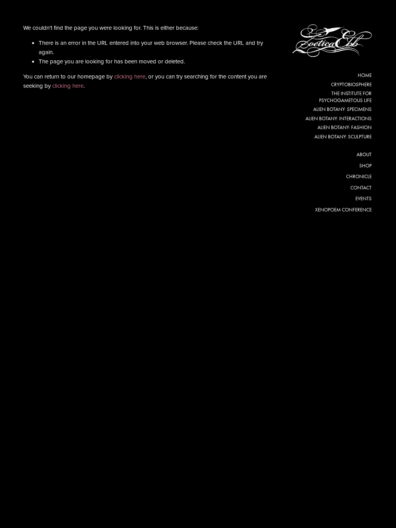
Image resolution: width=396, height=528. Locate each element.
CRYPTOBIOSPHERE (351, 84)
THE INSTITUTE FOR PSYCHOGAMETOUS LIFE (345, 96)
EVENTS (363, 198)
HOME (365, 75)
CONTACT (361, 188)
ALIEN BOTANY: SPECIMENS (342, 109)
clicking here (129, 76)
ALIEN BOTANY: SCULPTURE (343, 137)
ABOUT (364, 154)
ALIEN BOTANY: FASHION (344, 127)
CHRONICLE (359, 176)
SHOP (365, 166)
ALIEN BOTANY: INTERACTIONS (339, 118)
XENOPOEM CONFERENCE (343, 210)
